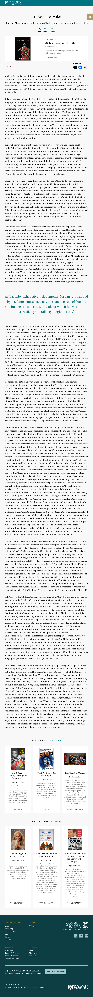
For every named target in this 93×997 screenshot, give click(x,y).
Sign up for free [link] (56, 972)
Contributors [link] (10, 931)
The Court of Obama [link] (75, 773)
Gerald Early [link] (19, 860)
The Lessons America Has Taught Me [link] (46, 854)
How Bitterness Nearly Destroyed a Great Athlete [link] (18, 776)
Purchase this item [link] (51, 57)
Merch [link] (7, 934)
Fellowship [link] (9, 929)
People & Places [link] (11, 956)
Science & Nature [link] (12, 958)
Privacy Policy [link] (12, 984)
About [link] (7, 926)
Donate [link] (8, 937)
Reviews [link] (8, 66)
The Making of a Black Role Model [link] (18, 854)
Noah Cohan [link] (48, 28)
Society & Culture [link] (12, 953)
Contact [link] (8, 940)
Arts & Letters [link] (17, 902)
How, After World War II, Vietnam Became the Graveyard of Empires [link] (75, 857)
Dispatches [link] (33, 953)
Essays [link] (70, 809)
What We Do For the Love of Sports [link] (46, 774)
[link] (90, 17)
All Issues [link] (32, 926)
